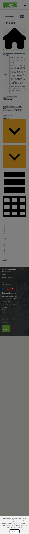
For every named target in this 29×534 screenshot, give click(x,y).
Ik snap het (14, 531)
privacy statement (17, 527)
